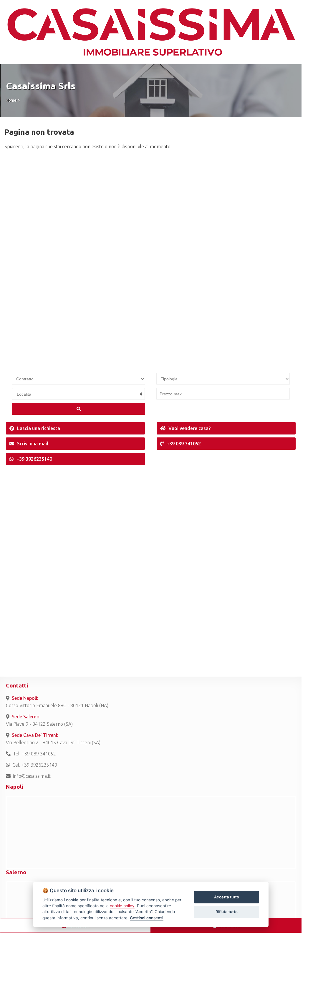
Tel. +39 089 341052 (34, 753)
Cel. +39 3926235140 (34, 764)
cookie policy (122, 905)
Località (24, 394)
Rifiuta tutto (227, 911)
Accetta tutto (226, 897)
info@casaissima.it (32, 776)
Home (11, 100)
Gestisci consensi (146, 917)
